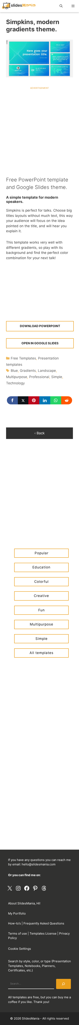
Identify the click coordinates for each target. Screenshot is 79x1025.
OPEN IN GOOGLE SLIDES (40, 343)
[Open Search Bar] (61, 6)
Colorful (41, 582)
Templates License (43, 933)
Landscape (47, 371)
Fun (41, 610)
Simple (56, 377)
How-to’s (14, 923)
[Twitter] (23, 400)
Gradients (28, 371)
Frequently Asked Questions (43, 923)
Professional (39, 377)
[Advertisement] (39, 128)
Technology (15, 383)
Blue (14, 371)
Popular (41, 553)
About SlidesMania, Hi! (24, 903)
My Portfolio (17, 913)
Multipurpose (16, 377)
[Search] (63, 984)
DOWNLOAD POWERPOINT (40, 326)
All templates (41, 653)
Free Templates (23, 358)
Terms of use (17, 933)
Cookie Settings (19, 949)
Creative (41, 596)
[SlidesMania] (20, 6)
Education (41, 567)
